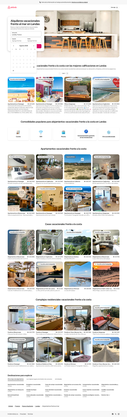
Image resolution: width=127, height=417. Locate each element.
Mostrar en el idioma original (80, 2)
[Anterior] (59, 73)
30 (34, 67)
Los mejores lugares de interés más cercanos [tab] (39, 379)
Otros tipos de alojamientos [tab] (16, 379)
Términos (30, 414)
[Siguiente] (67, 73)
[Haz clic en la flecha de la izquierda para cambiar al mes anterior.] (13, 45)
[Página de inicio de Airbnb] (12, 7)
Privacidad (23, 414)
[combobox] (26, 35)
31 (13, 70)
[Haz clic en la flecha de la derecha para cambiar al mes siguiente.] (33, 45)
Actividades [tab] (58, 379)
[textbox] (18, 41)
